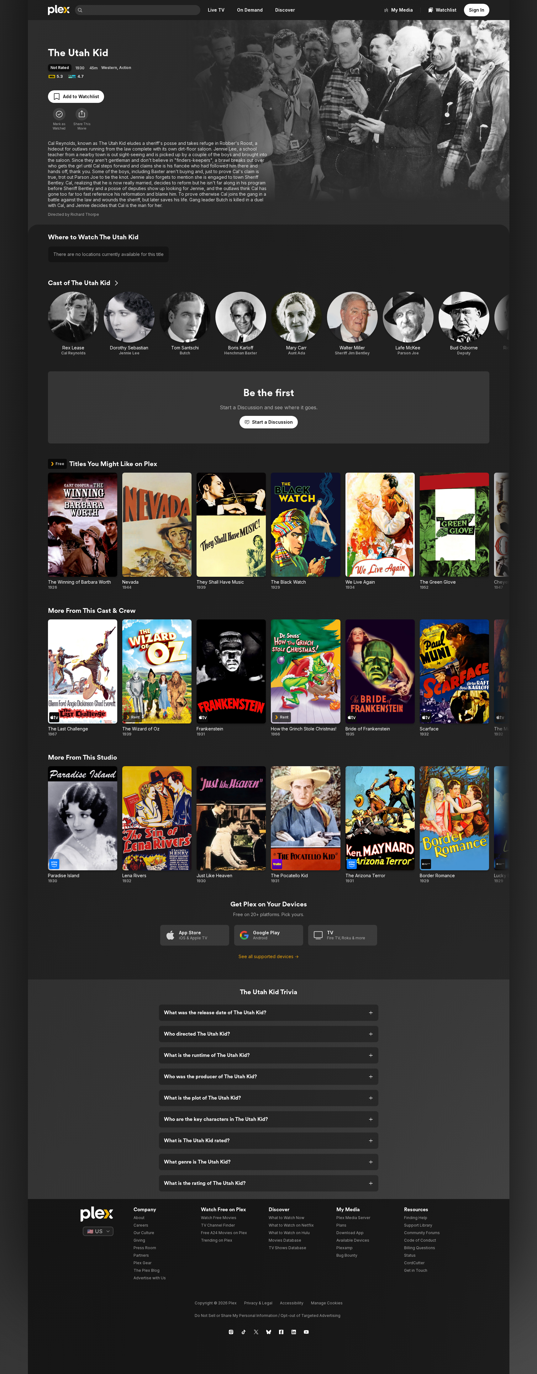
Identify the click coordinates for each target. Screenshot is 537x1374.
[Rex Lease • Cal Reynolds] (73, 324)
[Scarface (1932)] (454, 678)
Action (125, 67)
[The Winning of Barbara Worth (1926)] (82, 531)
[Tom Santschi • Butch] (185, 324)
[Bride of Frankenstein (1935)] (380, 678)
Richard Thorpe (85, 214)
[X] (256, 1332)
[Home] (59, 10)
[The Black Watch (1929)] (305, 531)
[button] (82, 119)
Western (109, 67)
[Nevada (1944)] (157, 531)
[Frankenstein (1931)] (231, 678)
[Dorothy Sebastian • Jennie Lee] (129, 324)
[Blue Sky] (268, 1332)
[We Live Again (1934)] (380, 531)
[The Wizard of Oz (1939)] (157, 678)
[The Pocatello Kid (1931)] (305, 824)
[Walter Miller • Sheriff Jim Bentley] (352, 324)
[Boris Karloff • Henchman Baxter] (240, 324)
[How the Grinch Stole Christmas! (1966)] (305, 678)
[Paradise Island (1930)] (82, 824)
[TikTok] (243, 1332)
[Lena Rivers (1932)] (157, 824)
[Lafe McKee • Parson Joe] (408, 324)
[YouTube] (306, 1332)
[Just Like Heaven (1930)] (231, 824)
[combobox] (142, 10)
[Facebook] (281, 1332)
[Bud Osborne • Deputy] (464, 324)
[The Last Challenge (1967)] (82, 678)
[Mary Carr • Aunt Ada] (296, 324)
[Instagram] (231, 1332)
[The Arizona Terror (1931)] (380, 824)
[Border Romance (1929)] (454, 824)
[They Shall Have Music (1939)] (231, 531)
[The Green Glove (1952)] (454, 531)
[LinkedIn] (293, 1332)
